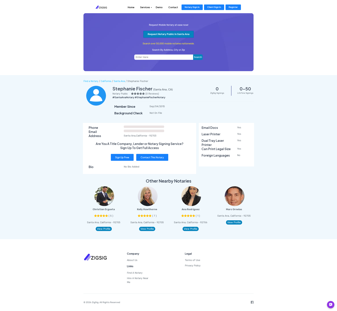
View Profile (103, 228)
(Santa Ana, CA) (163, 89)
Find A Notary (134, 272)
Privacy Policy (192, 265)
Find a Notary (90, 81)
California (106, 81)
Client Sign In (214, 7)
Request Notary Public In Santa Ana (168, 34)
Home (131, 7)
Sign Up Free (122, 157)
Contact (173, 7)
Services (145, 7)
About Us (132, 260)
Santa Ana (119, 81)
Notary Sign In (192, 7)
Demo (159, 7)
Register (233, 7)
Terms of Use (192, 260)
